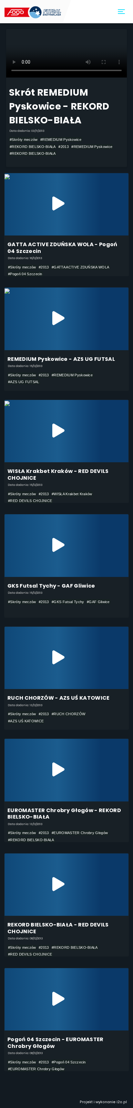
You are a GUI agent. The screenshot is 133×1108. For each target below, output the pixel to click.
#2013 (63, 147)
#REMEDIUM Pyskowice (60, 139)
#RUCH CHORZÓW (68, 714)
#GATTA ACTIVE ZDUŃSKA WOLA (80, 267)
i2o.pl (122, 1102)
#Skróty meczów (23, 139)
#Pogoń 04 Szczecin (25, 274)
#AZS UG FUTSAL (23, 382)
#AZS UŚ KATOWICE (26, 721)
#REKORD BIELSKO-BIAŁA (33, 147)
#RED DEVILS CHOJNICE (30, 501)
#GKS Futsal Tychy (68, 602)
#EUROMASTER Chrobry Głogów (80, 833)
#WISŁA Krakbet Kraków (72, 494)
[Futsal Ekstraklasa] (33, 11)
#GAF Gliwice (98, 602)
